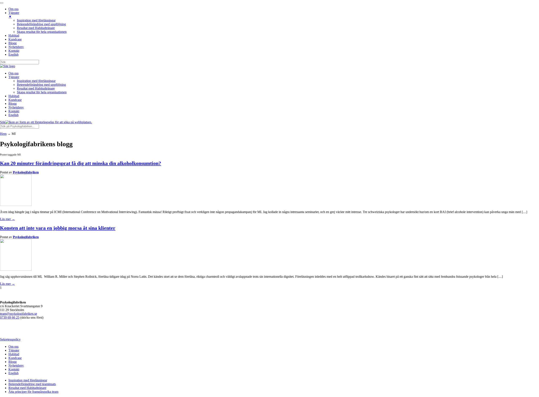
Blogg (12, 103)
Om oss (13, 73)
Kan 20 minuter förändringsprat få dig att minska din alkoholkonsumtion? (80, 163)
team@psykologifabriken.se (18, 313)
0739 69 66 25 (9, 317)
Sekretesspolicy (10, 339)
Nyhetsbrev (16, 107)
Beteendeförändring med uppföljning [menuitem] (41, 24)
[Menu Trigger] (1, 3)
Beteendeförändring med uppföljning (41, 84)
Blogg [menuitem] (12, 43)
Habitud (13, 96)
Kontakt (13, 111)
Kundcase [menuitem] (15, 39)
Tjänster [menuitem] (13, 14)
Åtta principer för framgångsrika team (33, 391)
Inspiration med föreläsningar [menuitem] (36, 20)
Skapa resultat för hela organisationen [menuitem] (42, 32)
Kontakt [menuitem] (13, 50)
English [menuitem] (13, 54)
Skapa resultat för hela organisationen (42, 92)
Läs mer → (7, 219)
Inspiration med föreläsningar (36, 81)
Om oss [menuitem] (13, 9)
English (13, 115)
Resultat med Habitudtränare (36, 88)
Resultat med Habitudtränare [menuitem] (36, 28)
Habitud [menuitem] (13, 35)
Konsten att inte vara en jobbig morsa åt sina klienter (57, 228)
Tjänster (13, 77)
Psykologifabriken (26, 172)
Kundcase (15, 100)
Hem (3, 133)
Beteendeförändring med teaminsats (32, 384)
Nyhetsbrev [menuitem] (16, 47)
